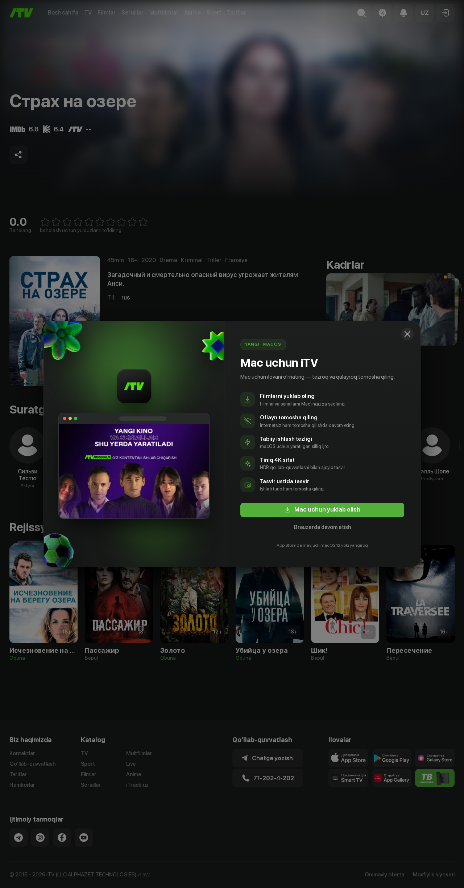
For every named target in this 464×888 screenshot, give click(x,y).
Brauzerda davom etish (322, 527)
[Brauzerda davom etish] (407, 334)
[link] (322, 510)
